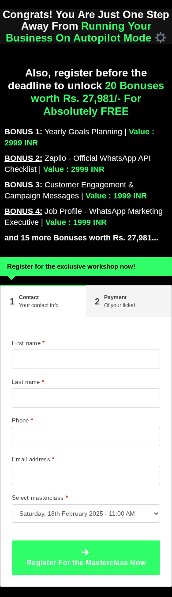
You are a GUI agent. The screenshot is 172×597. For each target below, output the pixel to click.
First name (28, 343)
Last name (28, 382)
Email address (33, 459)
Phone (22, 420)
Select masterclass (40, 498)
